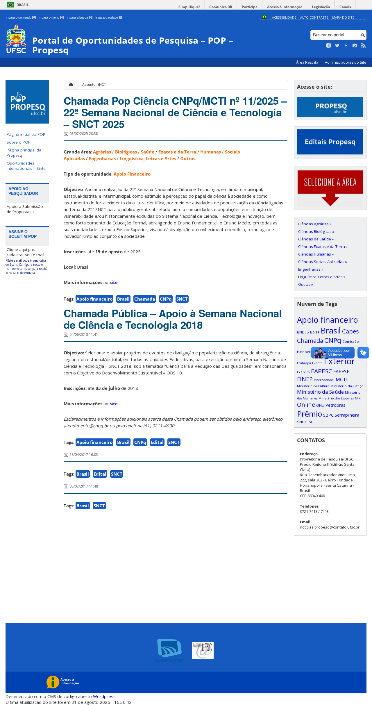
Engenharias (102, 158)
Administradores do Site (345, 62)
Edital (157, 442)
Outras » (305, 284)
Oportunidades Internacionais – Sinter (27, 165)
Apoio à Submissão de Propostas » (25, 209)
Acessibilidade (284, 17)
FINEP (305, 379)
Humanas (210, 152)
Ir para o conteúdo (20, 17)
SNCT (182, 299)
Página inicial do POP (26, 134)
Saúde (147, 152)
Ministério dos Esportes (336, 398)
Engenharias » (310, 269)
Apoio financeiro (94, 299)
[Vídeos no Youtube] (346, 45)
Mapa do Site (343, 17)
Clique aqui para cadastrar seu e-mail (25, 252)
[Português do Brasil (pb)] (264, 17)
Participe (249, 6)
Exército (303, 372)
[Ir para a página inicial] (69, 84)
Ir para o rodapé (108, 17)
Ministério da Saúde (320, 391)
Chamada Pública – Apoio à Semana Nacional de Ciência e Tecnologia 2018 (173, 319)
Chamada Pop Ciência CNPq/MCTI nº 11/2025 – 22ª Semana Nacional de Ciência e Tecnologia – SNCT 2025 (175, 112)
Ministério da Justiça (346, 386)
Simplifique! (189, 6)
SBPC (328, 415)
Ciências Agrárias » (314, 223)
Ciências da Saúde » (316, 239)
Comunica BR (220, 6)
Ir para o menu (51, 17)
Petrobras (335, 405)
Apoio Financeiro (132, 174)
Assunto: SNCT (94, 84)
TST (309, 422)
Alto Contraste (314, 17)
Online (306, 404)
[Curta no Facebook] (328, 45)
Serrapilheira (347, 415)
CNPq (166, 299)
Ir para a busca (79, 17)
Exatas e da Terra (177, 152)
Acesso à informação (284, 6)
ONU (320, 405)
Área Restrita (307, 62)
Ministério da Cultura (313, 386)
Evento (317, 363)
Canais (345, 6)
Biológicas (126, 152)
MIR (358, 398)
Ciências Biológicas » (316, 231)
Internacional (324, 380)
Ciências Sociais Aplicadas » (322, 261)
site (114, 282)
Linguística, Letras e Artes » (321, 276)
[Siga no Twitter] (337, 45)
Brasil (23, 4)
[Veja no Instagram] (355, 45)
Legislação (321, 6)
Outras (187, 158)
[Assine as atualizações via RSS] (363, 45)
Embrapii (304, 363)
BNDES (303, 332)
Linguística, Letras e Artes (148, 158)
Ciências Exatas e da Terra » (323, 246)
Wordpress (104, 696)
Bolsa (314, 332)
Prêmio (309, 413)
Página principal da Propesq (24, 152)
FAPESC (321, 371)
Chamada (144, 299)
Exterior (339, 361)
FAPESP (341, 371)
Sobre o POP (19, 142)
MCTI (342, 379)
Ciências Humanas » (316, 254)
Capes (350, 331)
